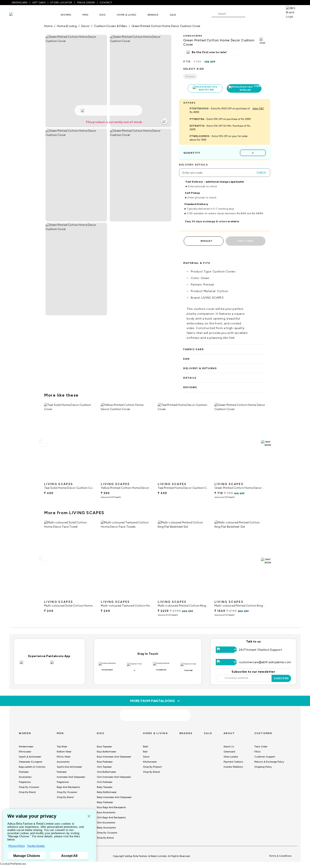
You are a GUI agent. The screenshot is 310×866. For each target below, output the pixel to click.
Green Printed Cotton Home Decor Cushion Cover (166, 26)
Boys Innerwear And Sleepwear (114, 756)
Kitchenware (150, 761)
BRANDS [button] (153, 14)
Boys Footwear (105, 761)
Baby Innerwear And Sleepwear (114, 797)
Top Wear (62, 746)
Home (48, 26)
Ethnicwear (25, 751)
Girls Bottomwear (106, 771)
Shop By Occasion (29, 787)
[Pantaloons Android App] (64, 665)
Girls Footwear (104, 782)
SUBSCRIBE (281, 678)
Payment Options (233, 761)
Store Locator (231, 756)
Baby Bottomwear (107, 792)
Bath (145, 746)
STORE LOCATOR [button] (61, 2)
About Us (229, 746)
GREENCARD (20, 2)
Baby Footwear (105, 802)
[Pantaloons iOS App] (34, 665)
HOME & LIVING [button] (126, 14)
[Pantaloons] (17, 14)
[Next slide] (266, 443)
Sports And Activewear (69, 766)
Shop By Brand (27, 792)
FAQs (257, 751)
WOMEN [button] (66, 14)
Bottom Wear (64, 751)
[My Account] (262, 13)
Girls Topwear (104, 766)
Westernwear (26, 746)
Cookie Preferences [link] (13, 864)
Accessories (25, 776)
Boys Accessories (106, 812)
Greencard (229, 751)
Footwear (24, 771)
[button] (89, 816)
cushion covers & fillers (110, 26)
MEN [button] (85, 14)
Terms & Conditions (280, 855)
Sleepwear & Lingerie (30, 761)
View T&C (258, 108)
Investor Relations (233, 766)
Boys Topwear (104, 746)
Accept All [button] (69, 856)
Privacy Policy (16, 845)
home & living (67, 26)
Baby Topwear (104, 787)
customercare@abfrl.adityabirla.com (265, 662)
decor (85, 26)
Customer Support (264, 756)
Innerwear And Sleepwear (71, 776)
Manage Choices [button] (26, 856)
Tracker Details (36, 845)
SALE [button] (173, 14)
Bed (145, 751)
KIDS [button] (102, 14)
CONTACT (106, 2)
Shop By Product (152, 766)
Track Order (260, 746)
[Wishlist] (250, 14)
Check (261, 172)
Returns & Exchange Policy (269, 761)
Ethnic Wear (63, 756)
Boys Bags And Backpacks (111, 807)
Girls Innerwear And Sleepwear (114, 776)
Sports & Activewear (30, 756)
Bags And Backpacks (68, 787)
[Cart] (274, 13)
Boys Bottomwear (106, 751)
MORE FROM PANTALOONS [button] (155, 700)
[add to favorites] (88, 478)
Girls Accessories (106, 822)
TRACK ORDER (86, 2)
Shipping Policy (263, 766)
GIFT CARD (39, 2)
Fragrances (25, 782)
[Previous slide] (44, 443)
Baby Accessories (106, 827)
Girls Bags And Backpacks (111, 817)
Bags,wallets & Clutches (32, 766)
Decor (146, 756)
